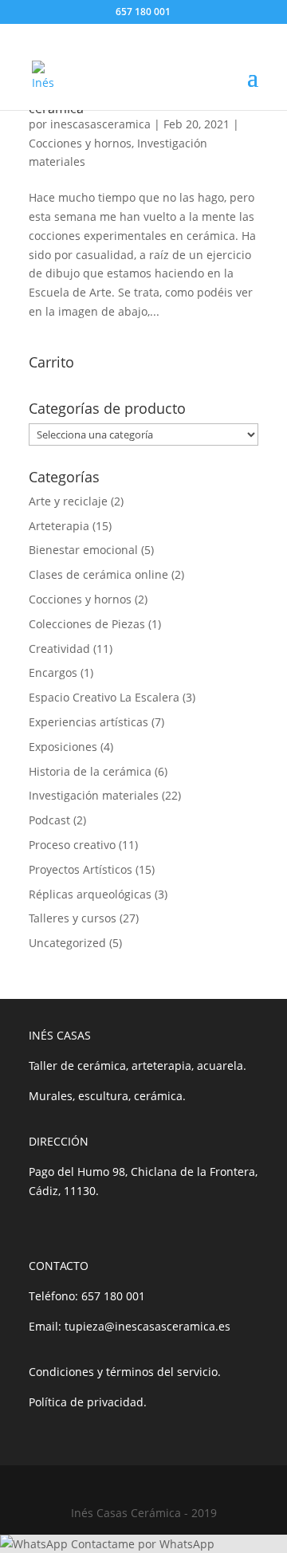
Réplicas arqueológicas (90, 894)
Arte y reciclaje (68, 501)
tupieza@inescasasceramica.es (147, 1326)
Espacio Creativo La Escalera (104, 697)
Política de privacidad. (88, 1401)
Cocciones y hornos (80, 143)
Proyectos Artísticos (80, 869)
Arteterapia (59, 525)
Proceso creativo (72, 844)
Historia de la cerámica (90, 771)
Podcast (49, 820)
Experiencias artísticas (88, 721)
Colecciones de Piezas (87, 623)
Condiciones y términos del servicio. (125, 1371)
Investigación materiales (94, 795)
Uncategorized (67, 942)
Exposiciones (63, 746)
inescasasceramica (100, 124)
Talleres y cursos (72, 918)
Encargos (53, 672)
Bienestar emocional (83, 549)
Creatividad (59, 648)
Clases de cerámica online (98, 574)
